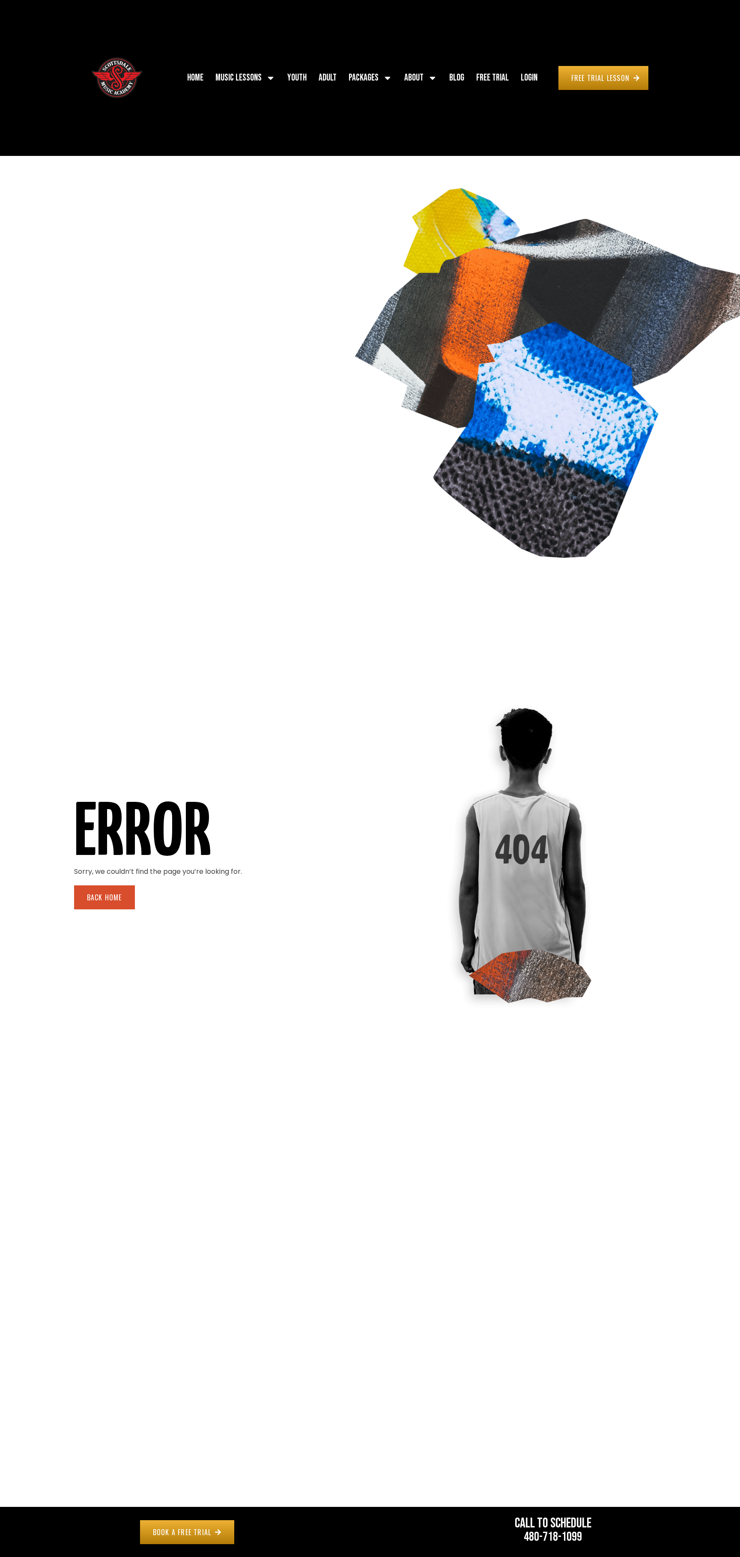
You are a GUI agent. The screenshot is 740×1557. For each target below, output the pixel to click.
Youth (297, 78)
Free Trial (492, 78)
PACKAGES (364, 78)
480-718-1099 (553, 1537)
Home (195, 78)
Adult (328, 78)
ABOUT (414, 78)
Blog (456, 78)
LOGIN (529, 78)
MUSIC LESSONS (238, 78)
